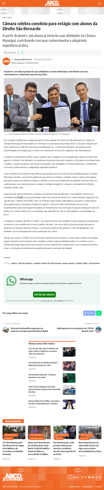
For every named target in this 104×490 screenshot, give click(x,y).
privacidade (58, 301)
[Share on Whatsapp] (22, 53)
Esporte (8, 438)
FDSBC (20, 197)
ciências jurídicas (25, 263)
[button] (5, 4)
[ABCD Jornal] (52, 3)
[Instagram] (96, 477)
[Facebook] (82, 477)
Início (4, 18)
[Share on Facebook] (18, 53)
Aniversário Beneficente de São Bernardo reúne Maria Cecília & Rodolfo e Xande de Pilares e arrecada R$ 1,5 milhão (39, 448)
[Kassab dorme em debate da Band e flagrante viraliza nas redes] (69, 366)
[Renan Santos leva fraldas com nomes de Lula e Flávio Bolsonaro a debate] (69, 404)
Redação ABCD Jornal (23, 59)
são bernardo (94, 263)
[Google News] (93, 477)
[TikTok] (99, 477)
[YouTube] (89, 477)
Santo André (86, 435)
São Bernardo (11, 435)
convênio (37, 263)
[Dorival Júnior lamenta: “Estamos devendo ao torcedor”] (69, 378)
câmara (14, 263)
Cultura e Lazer (36, 438)
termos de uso (47, 301)
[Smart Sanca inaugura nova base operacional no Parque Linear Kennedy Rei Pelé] (69, 390)
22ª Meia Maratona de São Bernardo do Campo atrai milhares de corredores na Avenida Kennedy (13, 448)
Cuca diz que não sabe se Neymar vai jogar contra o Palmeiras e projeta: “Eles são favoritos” (43, 351)
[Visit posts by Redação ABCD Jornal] (6, 61)
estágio (79, 263)
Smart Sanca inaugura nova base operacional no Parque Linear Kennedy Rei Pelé (44, 389)
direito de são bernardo (51, 263)
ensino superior (68, 263)
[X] (85, 477)
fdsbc (85, 263)
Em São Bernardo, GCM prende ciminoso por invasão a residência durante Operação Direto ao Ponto (64, 448)
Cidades (59, 438)
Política (9, 18)
